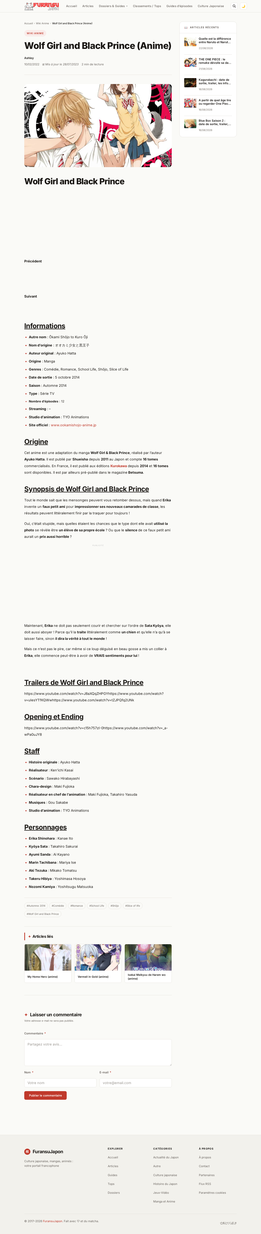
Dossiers (114, 1192)
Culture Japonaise (211, 6)
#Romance (77, 905)
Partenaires (207, 1175)
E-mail (105, 1072)
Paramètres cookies (212, 1192)
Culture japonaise (165, 1175)
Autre (157, 1166)
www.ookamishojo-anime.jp (73, 425)
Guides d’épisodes (179, 6)
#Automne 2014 (36, 905)
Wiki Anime (42, 23)
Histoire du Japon (165, 1184)
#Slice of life (132, 905)
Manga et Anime (164, 1201)
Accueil (71, 6)
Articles (87, 6)
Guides (112, 1175)
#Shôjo (115, 905)
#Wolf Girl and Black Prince (43, 913)
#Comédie (58, 905)
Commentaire (35, 1033)
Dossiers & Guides (112, 6)
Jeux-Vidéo (161, 1192)
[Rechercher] (234, 6)
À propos (205, 1157)
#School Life (96, 905)
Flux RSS (205, 1184)
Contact (204, 1166)
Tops (111, 1184)
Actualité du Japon (166, 1157)
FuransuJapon (52, 1221)
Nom (28, 1072)
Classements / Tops (147, 6)
